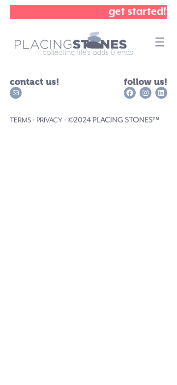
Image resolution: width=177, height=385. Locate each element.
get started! (137, 12)
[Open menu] (159, 40)
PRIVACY (49, 120)
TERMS (20, 120)
